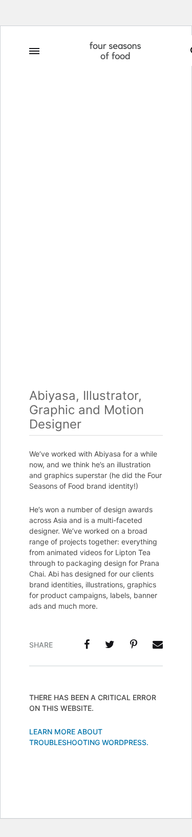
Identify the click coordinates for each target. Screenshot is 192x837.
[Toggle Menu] (34, 51)
